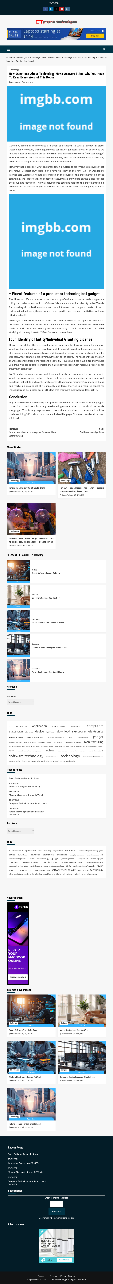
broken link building (58, 726)
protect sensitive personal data (93, 746)
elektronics (95, 731)
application (39, 726)
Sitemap (71, 1276)
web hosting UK (46, 761)
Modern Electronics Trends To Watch (48, 622)
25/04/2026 (29, 1034)
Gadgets (35, 595)
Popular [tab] (24, 555)
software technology (26, 756)
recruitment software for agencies (29, 751)
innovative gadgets (44, 742)
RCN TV (11, 751)
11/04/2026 (29, 1081)
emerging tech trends (16, 737)
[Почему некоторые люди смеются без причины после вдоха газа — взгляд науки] (31, 519)
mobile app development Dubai (19, 746)
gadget (98, 737)
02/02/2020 (28, 82)
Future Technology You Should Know (27, 488)
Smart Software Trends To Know (46, 573)
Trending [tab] (38, 555)
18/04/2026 (79, 1034)
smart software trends (96, 751)
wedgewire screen (59, 761)
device (39, 731)
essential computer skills (35, 737)
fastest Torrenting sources (55, 737)
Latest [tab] (13, 555)
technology (70, 755)
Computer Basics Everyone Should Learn (50, 647)
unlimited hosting (15, 761)
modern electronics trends (39, 746)
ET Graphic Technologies (17, 57)
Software (35, 570)
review (49, 750)
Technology (35, 57)
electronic (79, 731)
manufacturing (93, 742)
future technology (83, 737)
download (63, 731)
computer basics (76, 726)
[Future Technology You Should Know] (31, 468)
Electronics (36, 619)
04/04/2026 (79, 1081)
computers (95, 725)
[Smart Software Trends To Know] (18, 571)
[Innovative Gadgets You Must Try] (18, 596)
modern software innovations (59, 746)
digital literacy (50, 732)
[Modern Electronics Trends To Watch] (18, 620)
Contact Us (43, 1276)
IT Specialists (58, 742)
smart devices (62, 751)
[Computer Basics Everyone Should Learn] (18, 645)
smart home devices (78, 751)
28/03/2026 (29, 492)
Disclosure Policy (58, 1276)
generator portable (15, 742)
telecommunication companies (93, 757)
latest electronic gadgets (73, 742)
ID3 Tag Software (30, 742)
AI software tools (21, 726)
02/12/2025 (80, 495)
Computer (35, 644)
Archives (11, 696)
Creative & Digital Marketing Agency (21, 732)
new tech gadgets (76, 746)
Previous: (33, 432)
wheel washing (71, 761)
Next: (92, 431)
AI (9, 726)
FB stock (71, 737)
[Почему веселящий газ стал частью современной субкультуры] (82, 468)
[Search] (104, 49)
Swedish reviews (51, 757)
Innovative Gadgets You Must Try (46, 598)
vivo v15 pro (26, 761)
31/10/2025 (29, 546)
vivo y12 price (35, 761)
